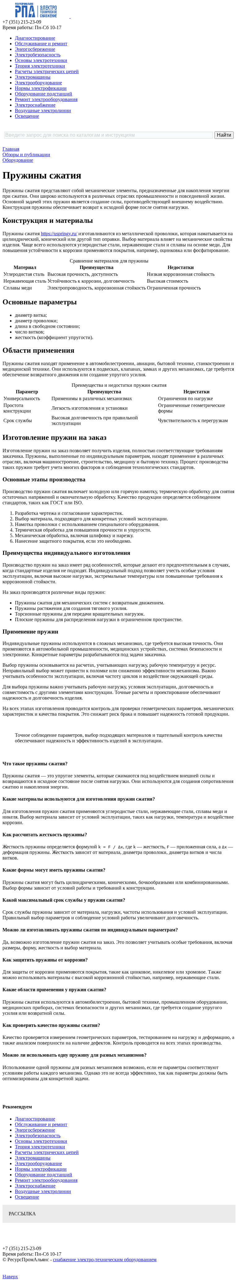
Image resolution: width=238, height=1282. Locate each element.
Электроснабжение (35, 105)
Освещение (27, 116)
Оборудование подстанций (43, 93)
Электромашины (33, 77)
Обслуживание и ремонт (41, 43)
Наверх (10, 1276)
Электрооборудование (38, 82)
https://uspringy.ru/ (59, 233)
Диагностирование (35, 38)
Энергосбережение (35, 49)
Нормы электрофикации (41, 88)
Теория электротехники (40, 66)
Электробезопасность (37, 54)
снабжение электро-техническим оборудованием (104, 1259)
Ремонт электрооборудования (46, 99)
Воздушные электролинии (43, 110)
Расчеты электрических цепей (47, 71)
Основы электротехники (41, 60)
